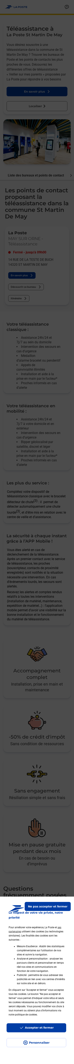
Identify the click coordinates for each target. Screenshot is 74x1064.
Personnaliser (39, 1042)
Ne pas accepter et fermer (47, 906)
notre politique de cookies (23, 1014)
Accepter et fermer (39, 1027)
